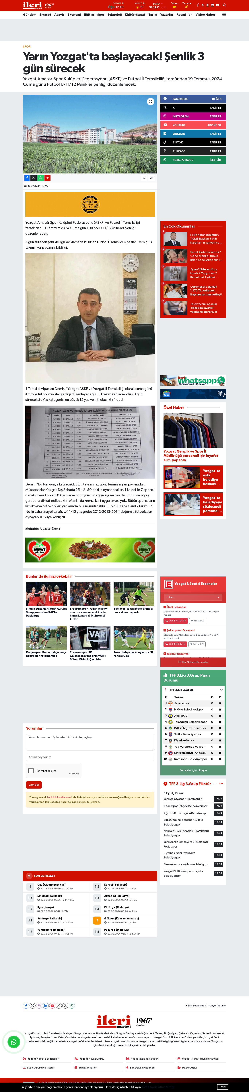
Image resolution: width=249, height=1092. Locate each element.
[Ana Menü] (224, 15)
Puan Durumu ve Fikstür (41, 1067)
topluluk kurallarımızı (59, 797)
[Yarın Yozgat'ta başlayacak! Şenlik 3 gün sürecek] (90, 134)
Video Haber (205, 14)
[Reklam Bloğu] (193, 380)
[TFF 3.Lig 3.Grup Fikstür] (221, 783)
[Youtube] (52, 1006)
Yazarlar (167, 14)
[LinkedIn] (46, 1006)
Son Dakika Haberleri (142, 1067)
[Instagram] (39, 1006)
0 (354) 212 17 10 (177, 644)
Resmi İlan (184, 14)
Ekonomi (74, 14)
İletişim (222, 1005)
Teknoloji (115, 14)
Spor (100, 14)
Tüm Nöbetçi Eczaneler (195, 662)
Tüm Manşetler (88, 1067)
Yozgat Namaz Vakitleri (144, 1058)
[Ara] (224, 5)
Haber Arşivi (189, 1067)
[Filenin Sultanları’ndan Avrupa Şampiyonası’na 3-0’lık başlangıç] (46, 593)
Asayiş (59, 14)
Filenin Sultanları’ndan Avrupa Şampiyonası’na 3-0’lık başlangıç (46, 612)
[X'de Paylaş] (33, 178)
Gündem (29, 14)
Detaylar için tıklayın (193, 770)
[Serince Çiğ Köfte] (90, 550)
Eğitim (89, 14)
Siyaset (45, 14)
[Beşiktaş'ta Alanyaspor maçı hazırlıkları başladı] (134, 593)
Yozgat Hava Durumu (91, 1058)
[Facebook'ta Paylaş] (27, 178)
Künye (212, 1005)
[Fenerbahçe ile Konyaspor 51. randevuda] (134, 637)
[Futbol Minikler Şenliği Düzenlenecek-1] (90, 318)
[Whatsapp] (72, 1006)
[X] (33, 1006)
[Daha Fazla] (47, 178)
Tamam (222, 1087)
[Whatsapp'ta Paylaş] (40, 178)
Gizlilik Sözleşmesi (195, 1005)
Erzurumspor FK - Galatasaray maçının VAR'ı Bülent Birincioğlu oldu (88, 656)
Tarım (152, 14)
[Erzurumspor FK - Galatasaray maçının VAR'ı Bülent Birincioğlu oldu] (90, 637)
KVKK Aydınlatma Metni (158, 1087)
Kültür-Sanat (135, 14)
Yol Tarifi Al (199, 621)
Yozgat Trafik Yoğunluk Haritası (200, 1058)
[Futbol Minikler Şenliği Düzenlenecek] (90, 442)
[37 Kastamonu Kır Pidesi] (90, 204)
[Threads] (65, 1006)
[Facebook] (26, 1006)
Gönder (34, 784)
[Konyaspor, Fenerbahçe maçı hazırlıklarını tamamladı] (46, 637)
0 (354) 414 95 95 (177, 621)
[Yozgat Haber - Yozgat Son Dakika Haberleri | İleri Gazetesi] (38, 5)
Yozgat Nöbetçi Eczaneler (43, 1058)
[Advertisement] (124, 30)
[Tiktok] (59, 1006)
